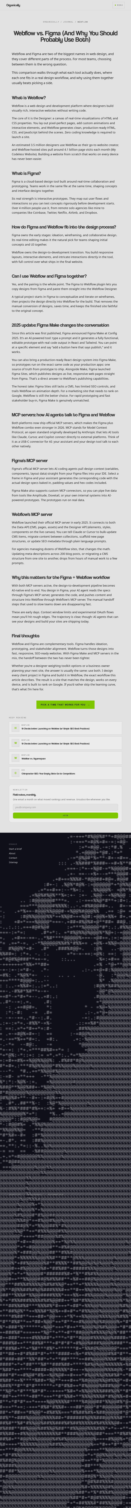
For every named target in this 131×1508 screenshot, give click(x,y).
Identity (15, 1194)
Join (66, 815)
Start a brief (15, 848)
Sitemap (13, 862)
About (12, 853)
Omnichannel (34, 1194)
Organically (51, 22)
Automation (55, 1194)
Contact (13, 857)
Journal (68, 22)
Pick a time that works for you (65, 704)
